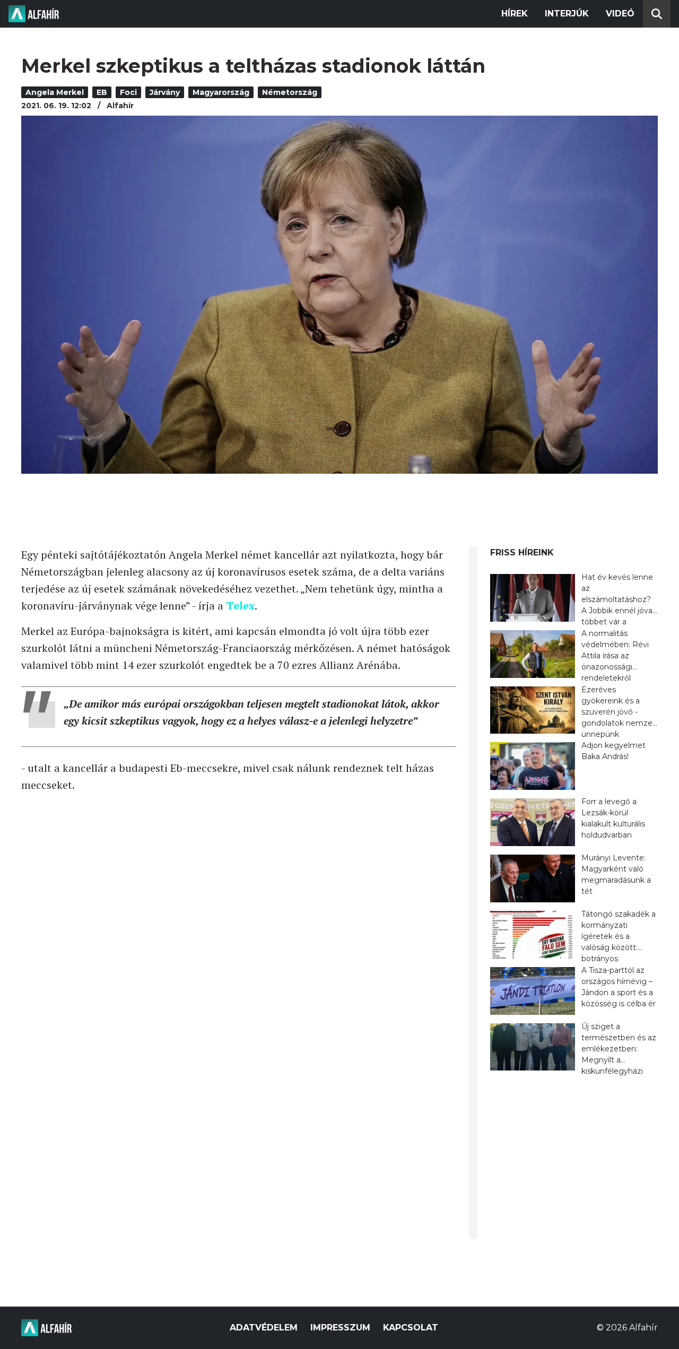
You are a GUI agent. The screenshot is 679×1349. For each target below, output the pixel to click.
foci (128, 92)
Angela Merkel (54, 92)
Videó (620, 13)
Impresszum (340, 1327)
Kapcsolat (410, 1327)
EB (102, 92)
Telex (240, 605)
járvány (165, 92)
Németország (289, 92)
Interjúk (567, 13)
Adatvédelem (264, 1327)
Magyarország (221, 92)
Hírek (514, 13)
